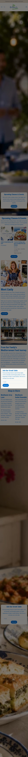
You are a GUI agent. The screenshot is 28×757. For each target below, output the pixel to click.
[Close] (25, 370)
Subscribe (5, 385)
